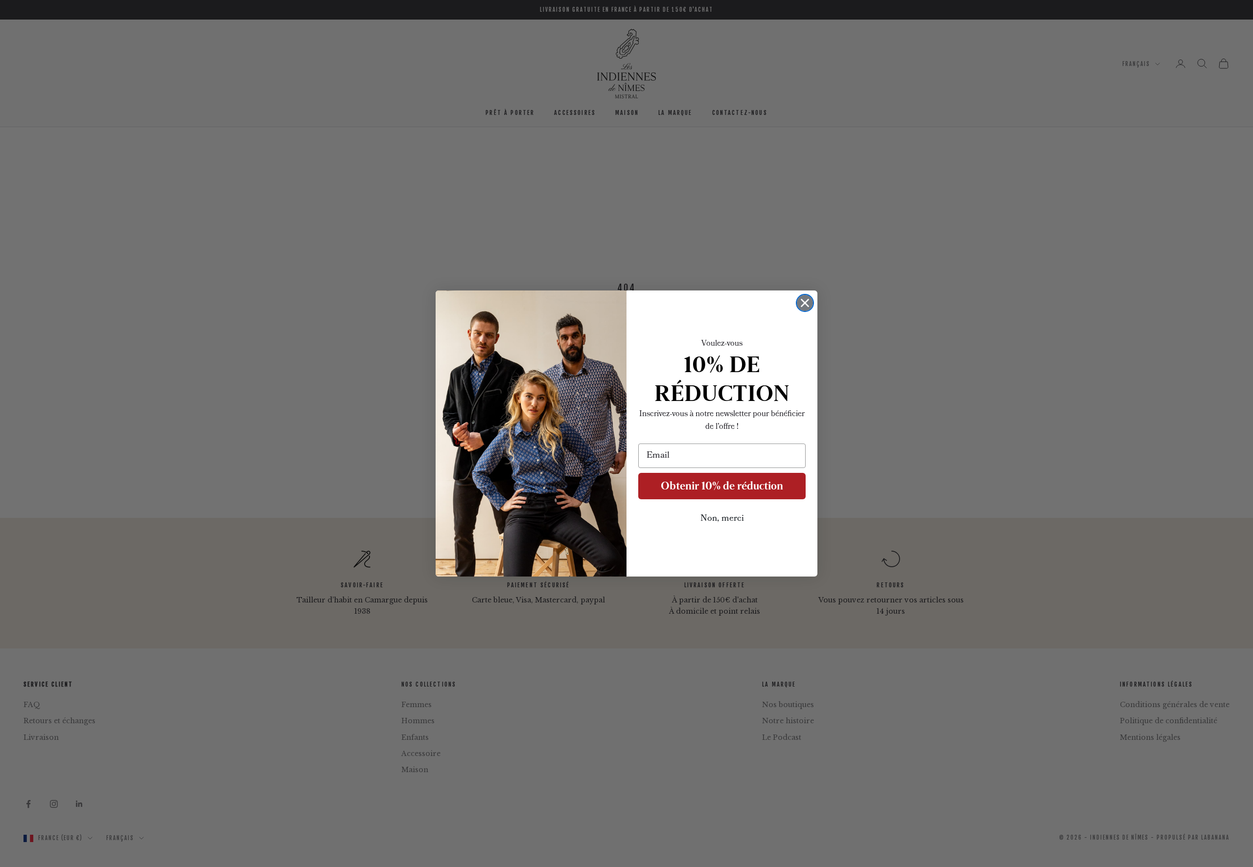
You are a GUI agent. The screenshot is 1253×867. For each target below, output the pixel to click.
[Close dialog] (804, 302)
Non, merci (722, 518)
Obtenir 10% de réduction (722, 486)
